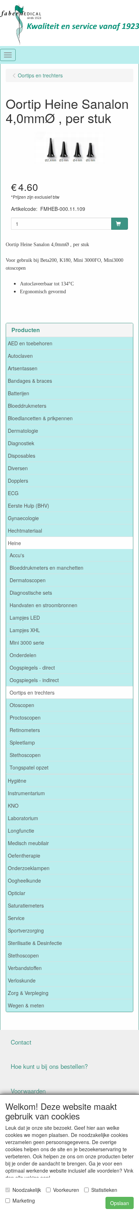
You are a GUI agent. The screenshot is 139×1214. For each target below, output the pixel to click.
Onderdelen (23, 655)
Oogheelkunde (24, 880)
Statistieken (104, 1189)
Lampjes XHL (25, 630)
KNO (13, 805)
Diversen (18, 468)
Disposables (21, 455)
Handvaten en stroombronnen (43, 605)
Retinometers (25, 729)
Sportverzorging (26, 930)
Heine (14, 543)
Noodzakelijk (26, 1189)
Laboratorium (23, 818)
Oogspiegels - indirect (34, 680)
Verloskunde (22, 980)
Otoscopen (22, 704)
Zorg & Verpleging (28, 992)
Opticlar (16, 892)
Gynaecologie (23, 518)
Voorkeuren (66, 1189)
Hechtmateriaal (25, 530)
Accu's (17, 555)
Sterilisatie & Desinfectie (35, 942)
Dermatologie (23, 430)
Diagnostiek (21, 443)
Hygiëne (17, 780)
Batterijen (18, 393)
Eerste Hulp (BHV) (28, 505)
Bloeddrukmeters (27, 405)
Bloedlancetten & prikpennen (40, 418)
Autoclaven (20, 355)
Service (16, 917)
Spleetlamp (22, 742)
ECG (13, 493)
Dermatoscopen (28, 580)
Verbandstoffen (25, 967)
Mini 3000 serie (27, 642)
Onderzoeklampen (29, 868)
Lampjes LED (25, 617)
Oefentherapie (24, 855)
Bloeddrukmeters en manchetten (46, 567)
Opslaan (119, 1203)
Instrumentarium (26, 793)
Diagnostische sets (31, 592)
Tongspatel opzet (29, 767)
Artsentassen (22, 368)
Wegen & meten (26, 1005)
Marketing (23, 1200)
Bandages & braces (30, 380)
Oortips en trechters (32, 692)
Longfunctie (21, 830)
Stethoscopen (25, 754)
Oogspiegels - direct (32, 667)
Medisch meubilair (28, 843)
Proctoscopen (25, 717)
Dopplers (18, 480)
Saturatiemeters (26, 905)
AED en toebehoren (30, 343)
